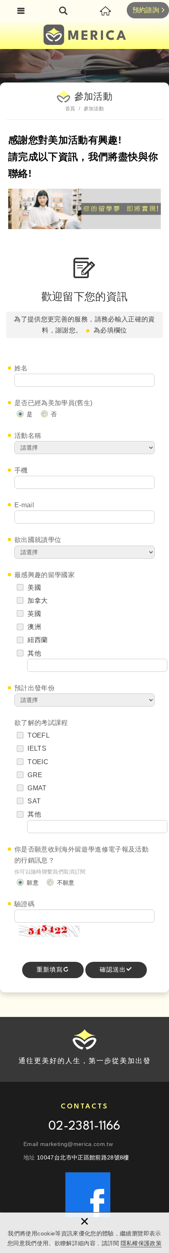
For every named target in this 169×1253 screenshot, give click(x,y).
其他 (34, 653)
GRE (34, 774)
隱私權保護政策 (141, 1243)
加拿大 (37, 600)
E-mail (24, 505)
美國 (33, 587)
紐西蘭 (37, 639)
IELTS (36, 748)
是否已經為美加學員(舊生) (53, 402)
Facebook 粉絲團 (87, 1194)
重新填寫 (50, 970)
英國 (33, 613)
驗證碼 (24, 904)
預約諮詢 (145, 10)
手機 (21, 470)
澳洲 (33, 626)
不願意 (64, 882)
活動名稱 (27, 435)
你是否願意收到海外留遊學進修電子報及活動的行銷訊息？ (81, 855)
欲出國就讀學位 (37, 539)
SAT (33, 801)
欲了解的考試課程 (41, 722)
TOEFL (38, 735)
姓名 (21, 368)
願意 (32, 882)
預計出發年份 (34, 687)
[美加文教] (84, 35)
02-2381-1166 (84, 1127)
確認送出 (113, 970)
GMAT (36, 788)
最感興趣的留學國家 (44, 574)
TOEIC (37, 761)
